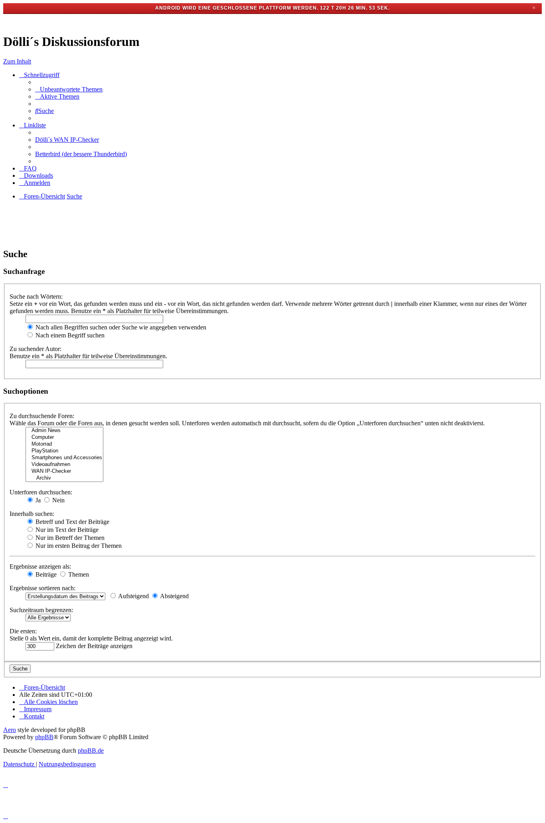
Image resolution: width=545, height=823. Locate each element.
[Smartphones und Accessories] (64, 457)
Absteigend (174, 596)
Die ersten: (23, 631)
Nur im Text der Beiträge (66, 529)
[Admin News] (64, 430)
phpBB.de (91, 750)
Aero (9, 729)
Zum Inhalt (17, 61)
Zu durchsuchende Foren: (42, 415)
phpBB (44, 737)
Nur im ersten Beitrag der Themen (78, 545)
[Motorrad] (64, 444)
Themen (78, 574)
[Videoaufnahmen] (64, 464)
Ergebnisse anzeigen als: (40, 566)
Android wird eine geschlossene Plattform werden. (236, 8)
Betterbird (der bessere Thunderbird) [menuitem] (81, 154)
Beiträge (45, 574)
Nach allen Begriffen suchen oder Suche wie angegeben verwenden (120, 327)
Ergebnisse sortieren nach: (42, 588)
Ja (37, 500)
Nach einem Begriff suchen (69, 335)
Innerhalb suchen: (32, 513)
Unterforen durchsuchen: (41, 492)
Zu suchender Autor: (35, 348)
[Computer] (64, 437)
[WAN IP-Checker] (64, 471)
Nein (58, 500)
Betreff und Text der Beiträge (71, 521)
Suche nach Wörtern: (36, 296)
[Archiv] (64, 478)
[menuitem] (69, 89)
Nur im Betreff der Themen (69, 537)
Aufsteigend (133, 596)
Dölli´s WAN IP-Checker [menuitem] (67, 139)
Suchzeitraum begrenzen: (41, 610)
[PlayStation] (64, 451)
